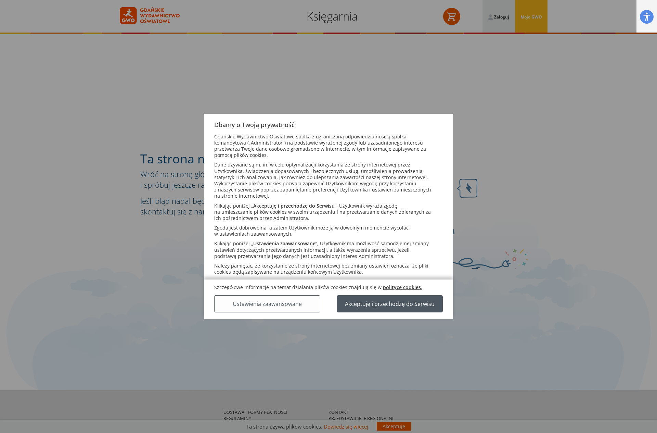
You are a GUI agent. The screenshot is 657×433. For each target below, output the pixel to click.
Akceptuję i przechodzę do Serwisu (390, 304)
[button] (647, 16)
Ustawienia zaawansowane (267, 304)
